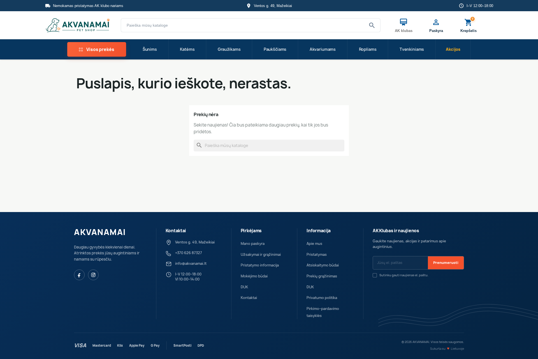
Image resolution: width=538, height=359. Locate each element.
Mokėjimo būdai (254, 276)
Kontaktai (249, 297)
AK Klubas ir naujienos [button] (396, 230)
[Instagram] (93, 275)
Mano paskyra (253, 243)
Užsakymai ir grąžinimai (261, 254)
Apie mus (314, 243)
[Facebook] (79, 275)
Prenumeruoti (445, 262)
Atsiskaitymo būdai (323, 265)
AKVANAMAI (100, 232)
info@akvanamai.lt (191, 263)
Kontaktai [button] (176, 230)
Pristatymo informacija (260, 265)
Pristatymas (317, 254)
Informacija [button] (319, 230)
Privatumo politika (322, 297)
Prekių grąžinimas (322, 276)
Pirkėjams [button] (251, 230)
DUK (244, 287)
